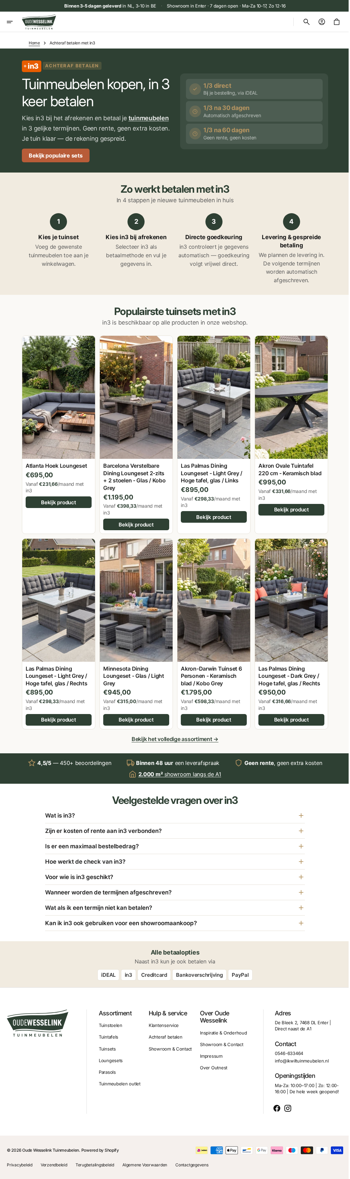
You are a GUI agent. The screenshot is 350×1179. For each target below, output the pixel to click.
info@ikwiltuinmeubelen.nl (297, 1071)
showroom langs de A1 (177, 784)
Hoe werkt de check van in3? (83, 871)
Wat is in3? (57, 825)
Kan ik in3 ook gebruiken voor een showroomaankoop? (118, 933)
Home (34, 42)
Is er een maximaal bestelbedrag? (89, 856)
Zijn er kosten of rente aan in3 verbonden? (101, 841)
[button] (14, 21)
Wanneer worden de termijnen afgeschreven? (106, 902)
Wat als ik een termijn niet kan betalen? (96, 918)
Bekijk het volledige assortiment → (172, 749)
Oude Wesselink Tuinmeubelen (50, 1160)
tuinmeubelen (42, 128)
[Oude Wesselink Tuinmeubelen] (39, 22)
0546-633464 (284, 1063)
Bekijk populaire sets (56, 165)
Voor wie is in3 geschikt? (77, 887)
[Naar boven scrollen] (336, 1170)
